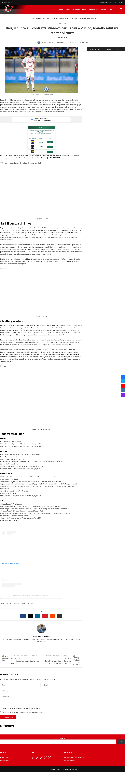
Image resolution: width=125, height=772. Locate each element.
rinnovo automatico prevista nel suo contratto (57, 233)
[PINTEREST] (45, 616)
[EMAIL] (59, 616)
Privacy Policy (4, 757)
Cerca (62, 738)
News (64, 23)
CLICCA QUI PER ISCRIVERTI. (51, 158)
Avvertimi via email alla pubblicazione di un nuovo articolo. (23, 712)
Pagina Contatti (69, 760)
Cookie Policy (4, 760)
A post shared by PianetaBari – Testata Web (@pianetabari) (30, 595)
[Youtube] (49, 757)
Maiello (17, 603)
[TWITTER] (30, 616)
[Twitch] (45, 757)
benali (9, 603)
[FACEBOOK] (23, 616)
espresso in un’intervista (72, 252)
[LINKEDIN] (37, 616)
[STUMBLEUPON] (52, 616)
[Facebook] (33, 757)
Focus (60, 23)
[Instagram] (41, 757)
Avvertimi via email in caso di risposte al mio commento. (22, 708)
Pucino (31, 603)
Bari (3, 603)
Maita (23, 603)
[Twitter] (37, 757)
